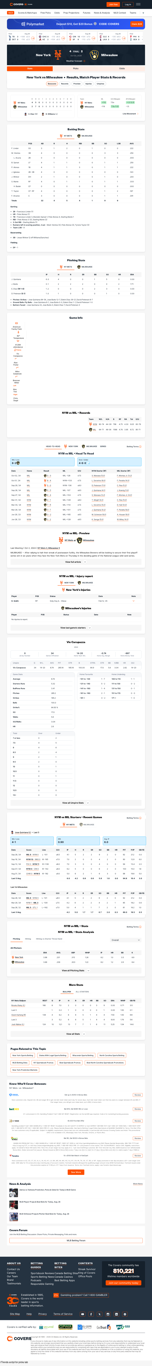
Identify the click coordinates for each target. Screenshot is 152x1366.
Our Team (12, 1276)
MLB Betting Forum (76, 1240)
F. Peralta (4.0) (123, 480)
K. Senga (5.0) (97, 519)
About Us (14, 1263)
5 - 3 (49, 475)
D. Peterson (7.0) (98, 485)
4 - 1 (49, 500)
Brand (10, 1279)
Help (29, 1313)
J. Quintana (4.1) (98, 490)
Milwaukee (109, 55)
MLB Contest (120, 12)
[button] (76, 562)
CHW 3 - (33, 873)
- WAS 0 (33, 859)
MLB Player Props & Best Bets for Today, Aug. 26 (39, 1202)
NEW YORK (69, 583)
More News (138, 1184)
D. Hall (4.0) (122, 505)
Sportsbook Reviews (42, 1273)
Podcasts (36, 1280)
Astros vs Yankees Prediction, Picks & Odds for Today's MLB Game (47, 1190)
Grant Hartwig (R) (18, 1015)
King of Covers (86, 1272)
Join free (113, 4)
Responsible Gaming (42, 1283)
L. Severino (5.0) (98, 505)
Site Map (15, 1313)
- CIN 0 (32, 869)
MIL (94, 429)
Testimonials (14, 1283)
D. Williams (50, 114)
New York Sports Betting (22, 1055)
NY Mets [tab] (68, 136)
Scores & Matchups (27, 12)
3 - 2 (49, 514)
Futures (86, 12)
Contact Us (13, 1269)
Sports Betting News (42, 1276)
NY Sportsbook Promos (43, 1063)
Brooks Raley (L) (18, 1005)
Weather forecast (74, 61)
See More (76, 1172)
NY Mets (69, 540)
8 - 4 (49, 480)
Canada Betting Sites (66, 1273)
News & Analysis (102, 12)
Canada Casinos (63, 1276)
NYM (95, 424)
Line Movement (129, 114)
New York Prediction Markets (24, 1070)
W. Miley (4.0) (122, 519)
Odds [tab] (122, 68)
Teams (133, 12)
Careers (11, 1272)
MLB (10, 12)
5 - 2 (49, 519)
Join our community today (123, 1282)
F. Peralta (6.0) (123, 510)
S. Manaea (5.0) (98, 475)
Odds (57, 12)
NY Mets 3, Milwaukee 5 (49, 548)
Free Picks (46, 12)
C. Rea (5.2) (122, 485)
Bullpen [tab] (67, 992)
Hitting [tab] (28, 939)
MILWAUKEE (87, 583)
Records (64, 84)
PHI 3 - (32, 864)
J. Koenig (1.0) (123, 490)
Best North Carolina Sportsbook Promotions (105, 1063)
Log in (128, 4)
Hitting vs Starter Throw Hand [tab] (49, 939)
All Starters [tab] (82, 992)
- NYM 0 (32, 854)
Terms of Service (62, 1313)
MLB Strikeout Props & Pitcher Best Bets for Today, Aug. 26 (44, 1214)
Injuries (89, 84)
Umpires (100, 84)
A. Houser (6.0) (123, 514)
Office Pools (85, 1276)
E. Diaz (31, 114)
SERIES (103, 446)
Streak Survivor (87, 1269)
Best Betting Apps (64, 1280)
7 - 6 (49, 505)
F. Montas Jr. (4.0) (124, 495)
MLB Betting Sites (19, 1063)
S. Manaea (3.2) (98, 495)
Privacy (42, 1313)
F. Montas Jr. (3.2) (124, 475)
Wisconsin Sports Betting (82, 1055)
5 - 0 (49, 485)
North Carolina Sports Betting (112, 1055)
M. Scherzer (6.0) (99, 514)
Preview (76, 84)
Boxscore (52, 84)
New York (43, 55)
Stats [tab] (30, 68)
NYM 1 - (32, 903)
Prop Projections (71, 12)
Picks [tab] (76, 68)
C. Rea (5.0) (122, 500)
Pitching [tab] (16, 939)
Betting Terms (132, 446)
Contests (85, 1263)
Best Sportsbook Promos (70, 1063)
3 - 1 (49, 510)
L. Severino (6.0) (98, 480)
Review (138, 1095)
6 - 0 (49, 490)
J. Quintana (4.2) (99, 510)
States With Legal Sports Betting (52, 1055)
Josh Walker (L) (17, 1024)
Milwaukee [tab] (86, 136)
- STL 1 (32, 907)
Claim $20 (137, 24)
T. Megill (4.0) (97, 500)
